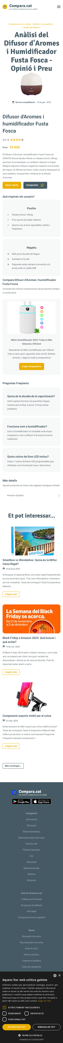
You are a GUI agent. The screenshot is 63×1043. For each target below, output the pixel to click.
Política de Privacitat (31, 899)
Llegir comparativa (31, 366)
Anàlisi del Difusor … (32, 27)
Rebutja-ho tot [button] (46, 1027)
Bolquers (31, 880)
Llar (31, 856)
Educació (31, 825)
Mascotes (32, 862)
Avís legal (31, 911)
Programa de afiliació (31, 905)
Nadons (32, 874)
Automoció (31, 819)
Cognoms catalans (31, 960)
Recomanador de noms (31, 942)
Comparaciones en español (31, 917)
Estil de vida (31, 843)
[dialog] (31, 1007)
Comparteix (32, 185)
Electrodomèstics (31, 831)
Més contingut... (13, 766)
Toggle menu (60, 7)
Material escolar (32, 868)
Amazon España (15, 495)
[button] (31, 1035)
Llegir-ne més (44, 1000)
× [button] (59, 975)
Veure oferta (11, 185)
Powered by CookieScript (32, 1039)
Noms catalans (31, 954)
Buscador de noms (31, 936)
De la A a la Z (31, 948)
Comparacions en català (20, 24)
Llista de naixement (31, 967)
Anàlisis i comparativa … (43, 24)
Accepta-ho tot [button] (17, 1027)
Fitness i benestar (31, 850)
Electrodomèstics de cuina (31, 837)
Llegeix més (11, 594)
